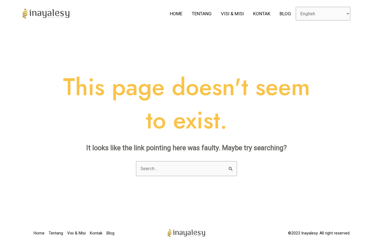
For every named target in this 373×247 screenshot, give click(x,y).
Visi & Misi (232, 13)
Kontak (261, 13)
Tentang (202, 13)
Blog (285, 13)
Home (176, 13)
